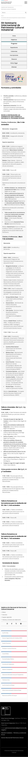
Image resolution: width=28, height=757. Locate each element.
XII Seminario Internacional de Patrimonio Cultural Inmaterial (13, 17)
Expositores (14, 47)
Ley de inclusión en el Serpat (8, 685)
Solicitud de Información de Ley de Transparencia (12, 674)
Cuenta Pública (5, 653)
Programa (14, 44)
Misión (4, 612)
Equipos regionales (7, 617)
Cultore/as (14, 51)
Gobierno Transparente (7, 669)
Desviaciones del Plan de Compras (9, 695)
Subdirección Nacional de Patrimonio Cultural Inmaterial (13, 608)
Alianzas (14, 67)
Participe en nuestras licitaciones (9, 648)
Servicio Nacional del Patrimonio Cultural (12, 737)
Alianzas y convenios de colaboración (11, 619)
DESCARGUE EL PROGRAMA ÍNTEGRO (12, 118)
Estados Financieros (6, 643)
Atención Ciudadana (6, 733)
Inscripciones (14, 55)
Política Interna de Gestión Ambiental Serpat (11, 690)
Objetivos (14, 39)
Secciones (4, 614)
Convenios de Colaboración (8, 664)
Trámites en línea (6, 680)
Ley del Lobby (5, 632)
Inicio (2, 15)
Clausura (14, 59)
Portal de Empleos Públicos (8, 659)
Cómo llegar (14, 63)
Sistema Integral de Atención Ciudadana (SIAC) (12, 638)
